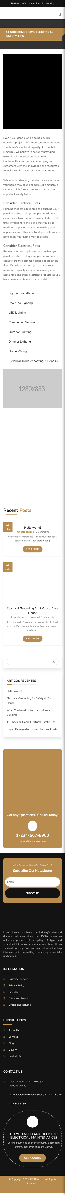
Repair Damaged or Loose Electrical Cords (32, 729)
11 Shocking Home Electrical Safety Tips (31, 722)
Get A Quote (32, 1158)
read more (32, 549)
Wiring (34, 617)
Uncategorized (25, 531)
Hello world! (32, 528)
